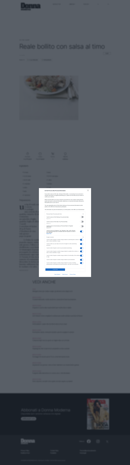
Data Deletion (57, 274)
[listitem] (65, 214)
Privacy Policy (73, 274)
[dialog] (65, 232)
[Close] (88, 190)
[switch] (82, 217)
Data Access (65, 274)
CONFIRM (55, 269)
